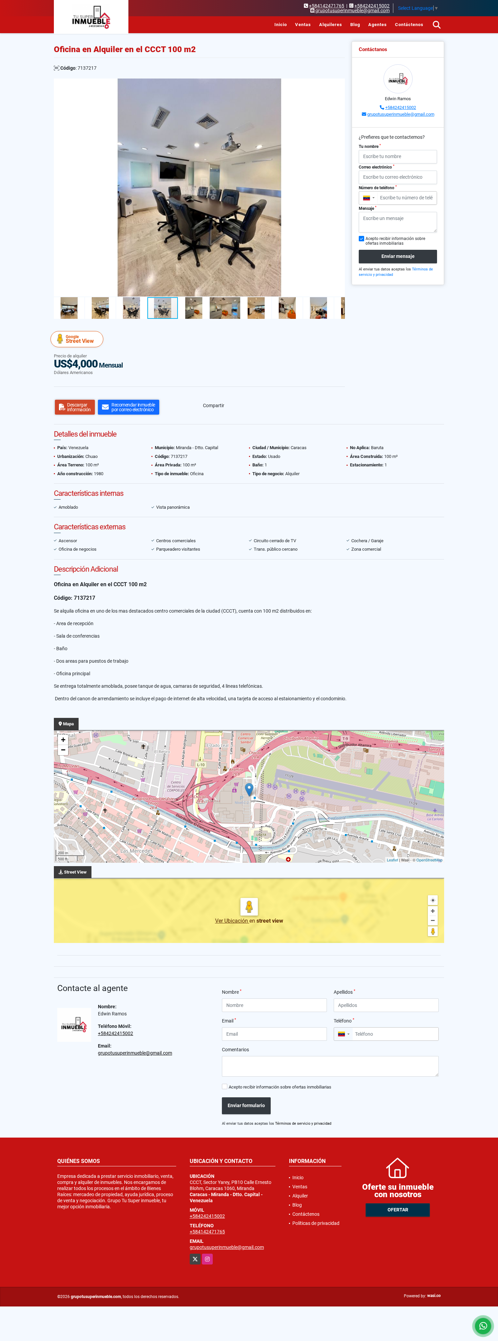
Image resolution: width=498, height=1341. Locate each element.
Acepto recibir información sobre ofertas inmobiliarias (280, 1087)
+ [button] (63, 739)
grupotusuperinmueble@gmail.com (400, 114)
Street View (80, 339)
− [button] (63, 750)
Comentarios (235, 1049)
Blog (355, 24)
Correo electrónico (376, 167)
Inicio (280, 24)
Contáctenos (409, 24)
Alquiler (300, 1196)
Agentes (377, 24)
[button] (338, 84)
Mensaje (367, 208)
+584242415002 (372, 5)
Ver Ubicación (232, 921)
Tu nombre (370, 146)
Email (229, 1020)
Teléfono (344, 1020)
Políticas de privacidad (315, 1223)
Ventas (303, 24)
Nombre (232, 992)
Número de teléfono (378, 187)
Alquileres (330, 24)
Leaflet (392, 859)
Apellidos (344, 992)
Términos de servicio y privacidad (303, 1123)
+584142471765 (326, 5)
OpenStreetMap (429, 859)
